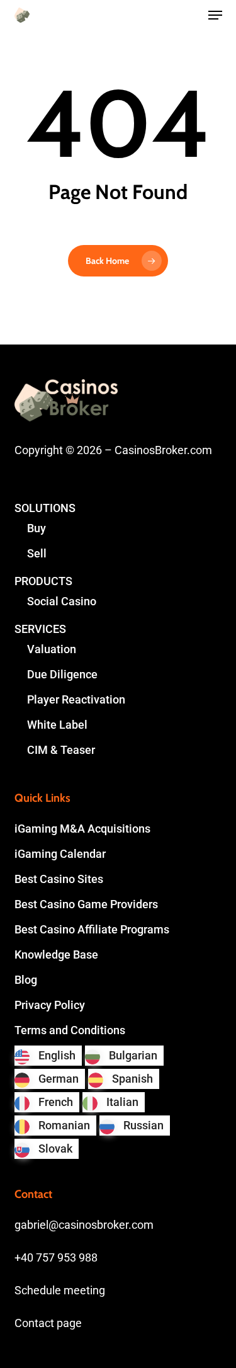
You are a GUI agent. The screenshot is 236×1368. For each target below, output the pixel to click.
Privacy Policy (49, 1005)
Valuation (51, 649)
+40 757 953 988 (56, 1257)
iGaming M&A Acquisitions (82, 828)
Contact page (48, 1323)
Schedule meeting (59, 1290)
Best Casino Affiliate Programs (91, 929)
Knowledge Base (56, 954)
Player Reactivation (76, 699)
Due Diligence (62, 674)
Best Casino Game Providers (86, 904)
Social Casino (61, 601)
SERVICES (40, 629)
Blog (25, 979)
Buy (36, 528)
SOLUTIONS (45, 508)
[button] (215, 15)
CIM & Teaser (61, 749)
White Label (57, 724)
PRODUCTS (43, 581)
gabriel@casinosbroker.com (84, 1224)
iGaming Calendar (60, 853)
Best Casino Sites (58, 879)
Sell (37, 553)
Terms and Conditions (69, 1030)
